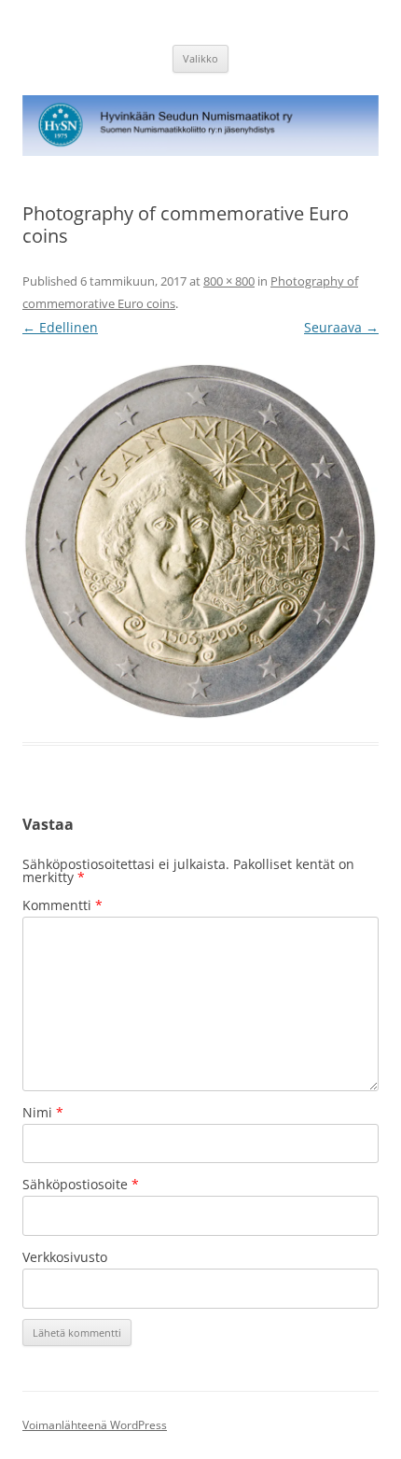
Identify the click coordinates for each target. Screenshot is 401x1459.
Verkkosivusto (64, 1257)
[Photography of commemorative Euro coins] (200, 541)
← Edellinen (60, 327)
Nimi (42, 1112)
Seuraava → (341, 327)
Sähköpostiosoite (80, 1184)
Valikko (200, 58)
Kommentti (62, 905)
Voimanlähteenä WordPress (94, 1425)
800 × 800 (229, 281)
